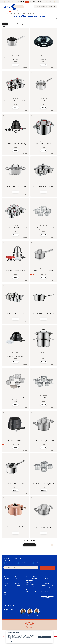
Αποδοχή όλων (44, 636)
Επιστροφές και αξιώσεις (31, 576)
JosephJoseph (18, 585)
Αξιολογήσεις (44, 576)
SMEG (16, 580)
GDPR (27, 589)
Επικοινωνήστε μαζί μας (31, 591)
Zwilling (16, 587)
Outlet (4, 594)
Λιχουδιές (5, 580)
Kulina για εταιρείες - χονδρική (48, 585)
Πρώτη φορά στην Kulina (47, 580)
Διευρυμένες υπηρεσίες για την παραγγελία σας (32, 579)
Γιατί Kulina (43, 593)
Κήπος (4, 585)
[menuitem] (4, 10)
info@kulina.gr (8, 609)
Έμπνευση (46, 10)
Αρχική (4, 592)
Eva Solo (16, 592)
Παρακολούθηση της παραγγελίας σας (46, 591)
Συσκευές (5, 583)
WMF (16, 576)
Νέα (52, 10)
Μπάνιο (5, 587)
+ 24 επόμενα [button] (29, 544)
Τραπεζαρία (6, 578)
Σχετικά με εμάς (45, 599)
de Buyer (16, 590)
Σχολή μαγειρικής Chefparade (48, 587)
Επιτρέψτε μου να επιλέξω (14, 641)
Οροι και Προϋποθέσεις (31, 586)
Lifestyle (5, 590)
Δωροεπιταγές (29, 593)
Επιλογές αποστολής (30, 584)
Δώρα (55, 10)
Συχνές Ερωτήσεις (45, 583)
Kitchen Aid (17, 583)
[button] (29, 24)
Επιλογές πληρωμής (30, 582)
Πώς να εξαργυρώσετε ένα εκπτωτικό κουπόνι (47, 597)
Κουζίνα (5, 576)
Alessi (16, 578)
